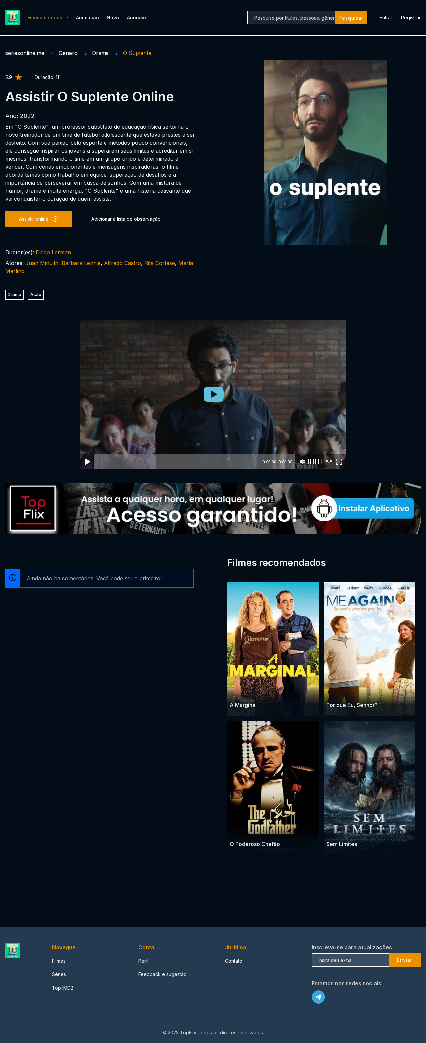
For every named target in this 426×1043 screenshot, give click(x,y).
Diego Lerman (53, 252)
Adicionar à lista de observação (126, 219)
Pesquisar (351, 18)
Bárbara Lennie (81, 263)
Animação (87, 17)
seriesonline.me (24, 53)
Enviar (404, 960)
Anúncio (136, 17)
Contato (233, 961)
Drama (100, 53)
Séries (59, 974)
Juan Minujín (41, 263)
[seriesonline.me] (13, 17)
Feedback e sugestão (162, 974)
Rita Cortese (159, 263)
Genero (68, 53)
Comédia (257, 692)
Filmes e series (44, 17)
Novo (113, 17)
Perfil (144, 961)
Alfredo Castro (122, 263)
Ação (35, 294)
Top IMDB (63, 988)
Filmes (59, 961)
